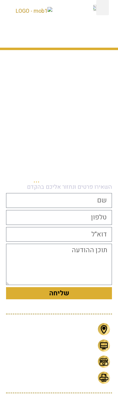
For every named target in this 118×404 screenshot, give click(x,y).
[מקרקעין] (27, 90)
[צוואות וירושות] (27, 123)
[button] (102, 7)
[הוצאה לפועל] (60, 90)
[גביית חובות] (93, 90)
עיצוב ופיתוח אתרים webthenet (59, 399)
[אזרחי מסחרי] (60, 123)
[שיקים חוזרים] (93, 123)
